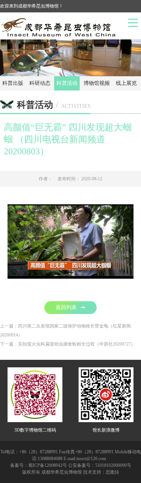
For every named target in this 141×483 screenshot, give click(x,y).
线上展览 (126, 83)
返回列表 (66, 307)
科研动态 (39, 83)
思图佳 (112, 472)
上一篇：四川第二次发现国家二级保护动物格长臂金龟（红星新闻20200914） (65, 330)
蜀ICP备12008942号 (47, 465)
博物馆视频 (96, 83)
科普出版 (12, 83)
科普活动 (66, 83)
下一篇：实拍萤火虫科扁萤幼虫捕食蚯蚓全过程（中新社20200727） (67, 344)
